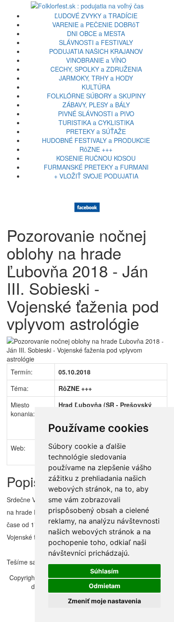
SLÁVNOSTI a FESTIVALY (96, 42)
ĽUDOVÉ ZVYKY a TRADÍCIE (95, 15)
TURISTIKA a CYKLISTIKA (96, 122)
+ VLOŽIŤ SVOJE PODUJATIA (96, 175)
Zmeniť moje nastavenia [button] (104, 601)
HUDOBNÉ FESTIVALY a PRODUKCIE (96, 140)
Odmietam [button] (104, 585)
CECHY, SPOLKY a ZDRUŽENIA (96, 69)
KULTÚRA (96, 86)
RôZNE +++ (95, 149)
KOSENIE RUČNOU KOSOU (96, 158)
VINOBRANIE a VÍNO (96, 60)
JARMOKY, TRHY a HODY (96, 77)
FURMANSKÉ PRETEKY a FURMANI (96, 167)
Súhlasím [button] (104, 571)
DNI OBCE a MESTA (96, 33)
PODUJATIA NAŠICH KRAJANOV (96, 51)
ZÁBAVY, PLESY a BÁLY (96, 104)
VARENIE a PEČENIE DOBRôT (96, 24)
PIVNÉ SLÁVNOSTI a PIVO (96, 113)
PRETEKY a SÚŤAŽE (96, 131)
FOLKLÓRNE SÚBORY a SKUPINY (96, 95)
